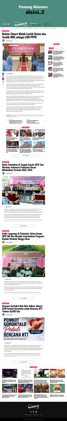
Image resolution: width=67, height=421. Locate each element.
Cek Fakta (24, 28)
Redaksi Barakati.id (36, 414)
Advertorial (30, 28)
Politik (40, 28)
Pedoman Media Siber (28, 414)
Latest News (17, 28)
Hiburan (50, 28)
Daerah (54, 28)
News (21, 28)
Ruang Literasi (35, 28)
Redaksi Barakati (9, 173)
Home (12, 28)
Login (41, 414)
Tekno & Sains (45, 28)
